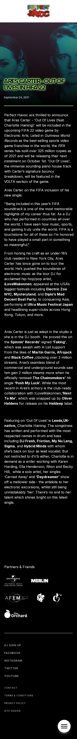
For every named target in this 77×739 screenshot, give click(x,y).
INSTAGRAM (13, 660)
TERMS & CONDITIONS (18, 695)
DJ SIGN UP (12, 645)
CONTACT (11, 688)
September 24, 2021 (16, 97)
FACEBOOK (12, 653)
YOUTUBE (11, 676)
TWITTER (11, 668)
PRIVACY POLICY (15, 703)
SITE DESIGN (12, 711)
